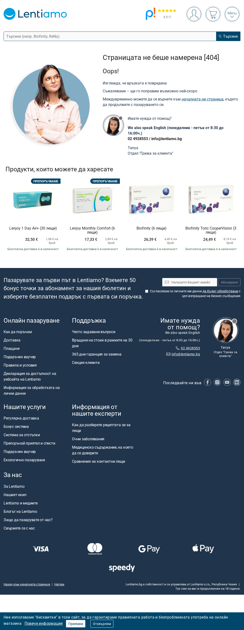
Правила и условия (20, 365)
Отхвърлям (102, 623)
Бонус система (16, 426)
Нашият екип (15, 494)
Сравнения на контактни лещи (98, 461)
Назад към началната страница (27, 584)
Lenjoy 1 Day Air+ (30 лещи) (33, 228)
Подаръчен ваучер (20, 356)
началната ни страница (203, 99)
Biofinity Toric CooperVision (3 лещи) (210, 230)
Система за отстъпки (22, 434)
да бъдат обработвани (220, 291)
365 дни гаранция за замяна (97, 354)
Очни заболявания (88, 438)
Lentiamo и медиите (21, 502)
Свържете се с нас (19, 527)
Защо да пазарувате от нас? (28, 519)
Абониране (229, 282)
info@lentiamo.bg (166, 138)
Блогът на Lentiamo (20, 511)
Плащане (11, 348)
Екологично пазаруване (24, 459)
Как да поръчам (18, 331)
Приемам (75, 623)
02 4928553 (138, 138)
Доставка (12, 340)
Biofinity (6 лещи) (152, 228)
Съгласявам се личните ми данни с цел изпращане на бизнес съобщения (195, 293)
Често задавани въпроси (93, 331)
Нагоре (59, 584)
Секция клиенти (86, 362)
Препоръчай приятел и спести (29, 443)
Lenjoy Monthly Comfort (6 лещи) (92, 230)
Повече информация (44, 623)
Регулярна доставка (21, 418)
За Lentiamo (14, 486)
